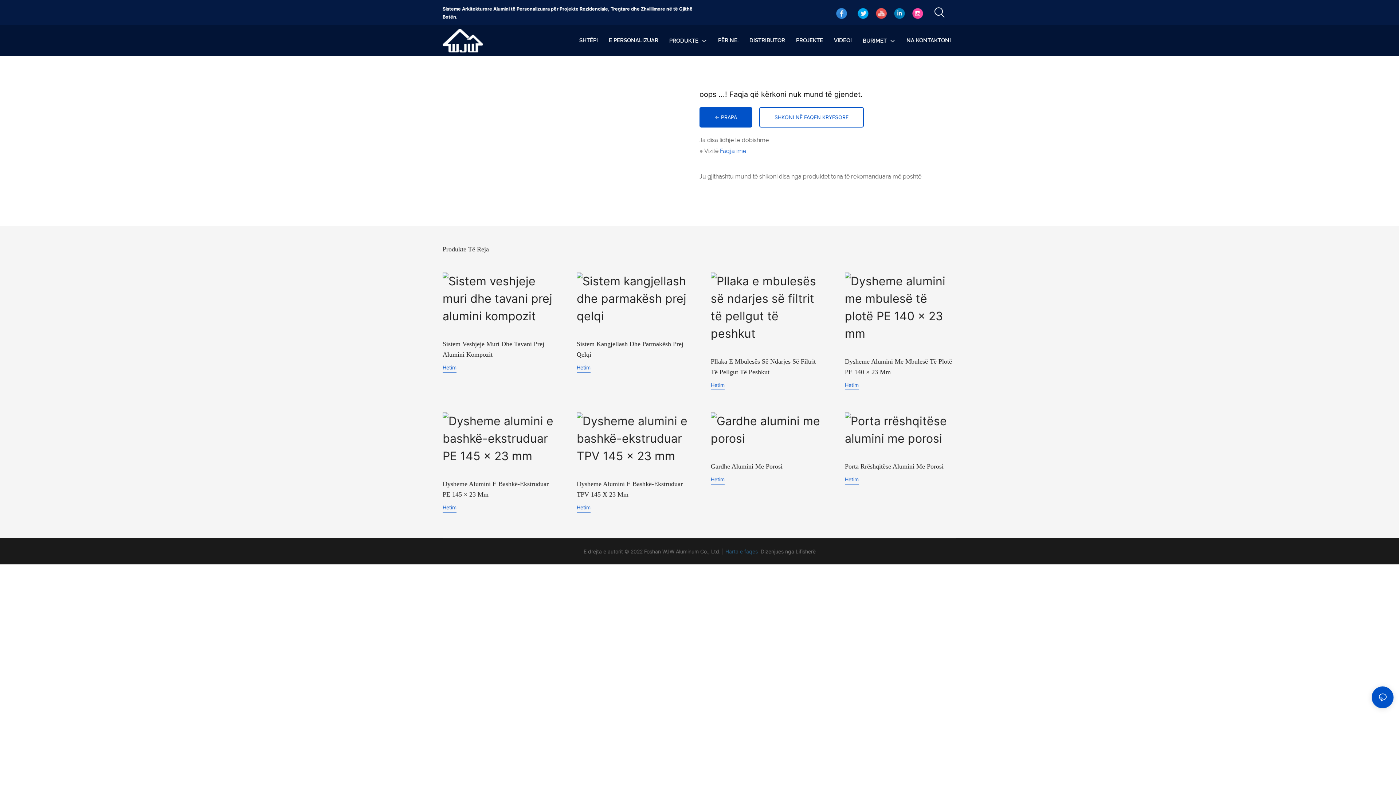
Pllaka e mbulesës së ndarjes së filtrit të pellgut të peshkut (763, 367)
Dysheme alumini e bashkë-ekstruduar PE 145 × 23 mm (496, 489)
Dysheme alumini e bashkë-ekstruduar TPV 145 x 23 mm (630, 489)
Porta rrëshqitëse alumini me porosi (894, 466)
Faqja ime (733, 151)
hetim (449, 367)
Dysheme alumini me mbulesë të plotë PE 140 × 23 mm (898, 367)
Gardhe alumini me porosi (747, 466)
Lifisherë (806, 551)
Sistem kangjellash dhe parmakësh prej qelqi (630, 349)
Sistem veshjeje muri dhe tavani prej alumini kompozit (493, 349)
